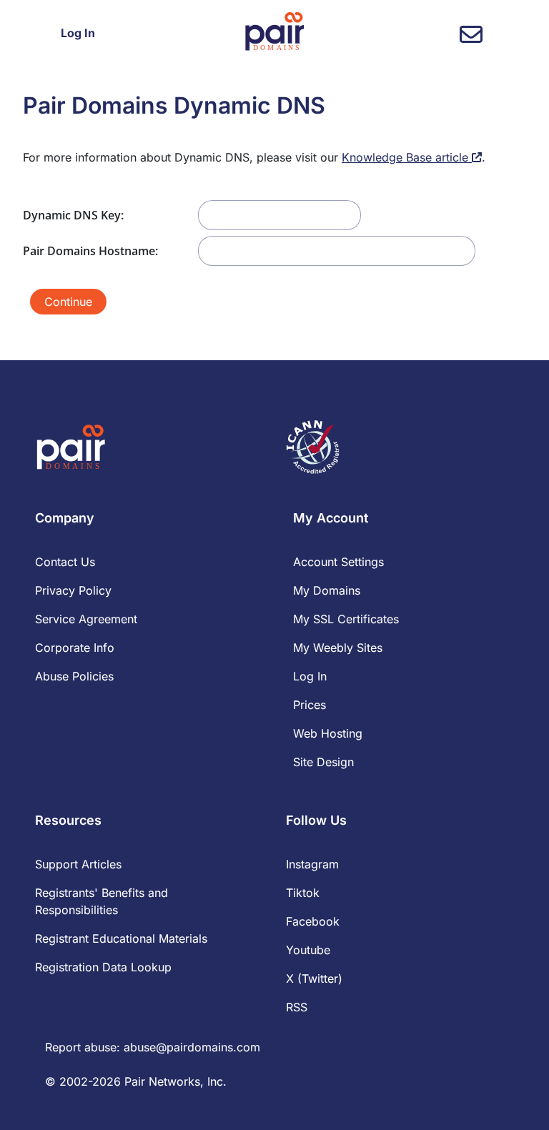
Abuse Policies (74, 676)
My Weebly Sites (337, 647)
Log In (78, 33)
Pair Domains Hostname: (90, 251)
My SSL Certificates (346, 619)
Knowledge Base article (407, 157)
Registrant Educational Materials (121, 938)
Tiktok (303, 893)
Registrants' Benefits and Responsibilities (101, 901)
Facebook (313, 921)
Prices (309, 705)
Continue (68, 301)
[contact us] (471, 38)
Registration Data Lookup (103, 967)
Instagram (312, 864)
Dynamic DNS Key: (73, 215)
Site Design (323, 762)
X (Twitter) (314, 978)
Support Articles (78, 864)
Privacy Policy (73, 590)
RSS (296, 1007)
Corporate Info (74, 647)
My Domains (326, 590)
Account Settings (338, 562)
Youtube (308, 950)
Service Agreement (86, 619)
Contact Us (65, 562)
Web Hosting (327, 733)
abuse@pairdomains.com (192, 1047)
